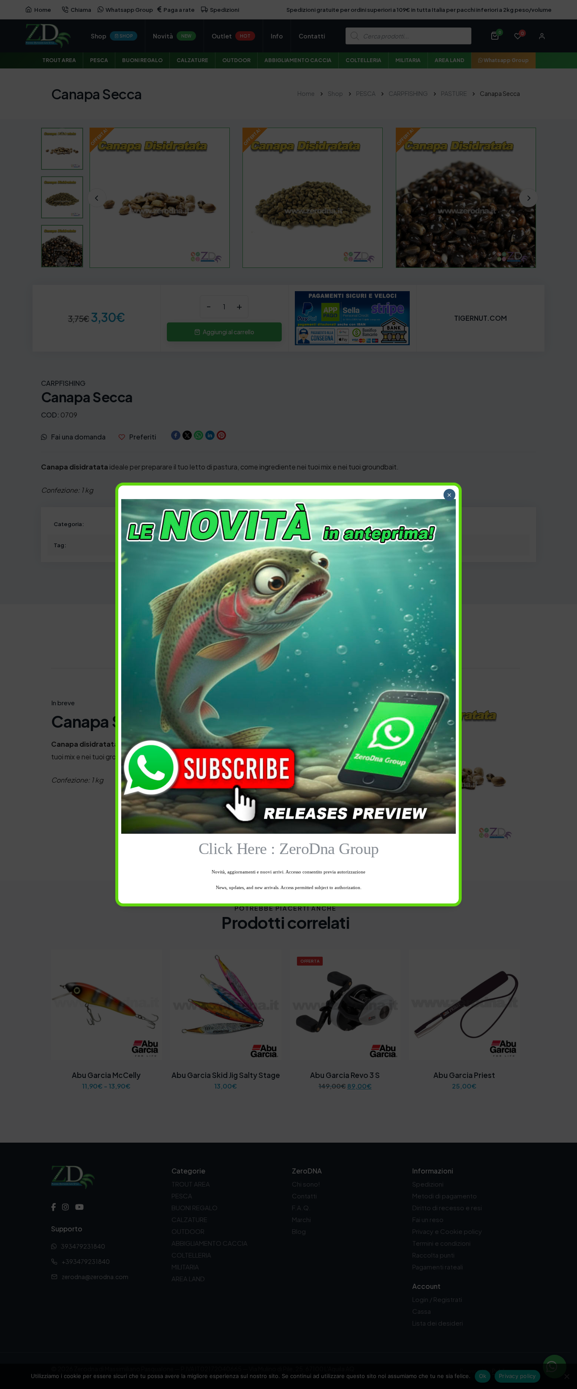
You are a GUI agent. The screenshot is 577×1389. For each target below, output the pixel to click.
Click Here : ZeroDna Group (289, 848)
